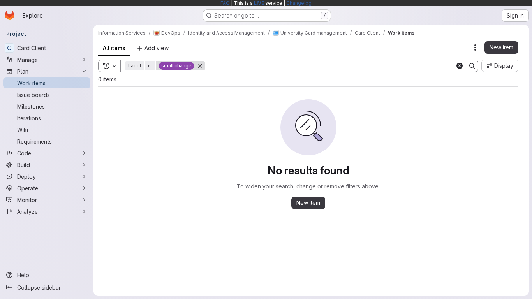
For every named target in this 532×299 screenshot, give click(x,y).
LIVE (259, 3)
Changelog (299, 3)
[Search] (472, 66)
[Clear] (459, 65)
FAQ (225, 3)
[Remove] (200, 65)
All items (114, 48)
